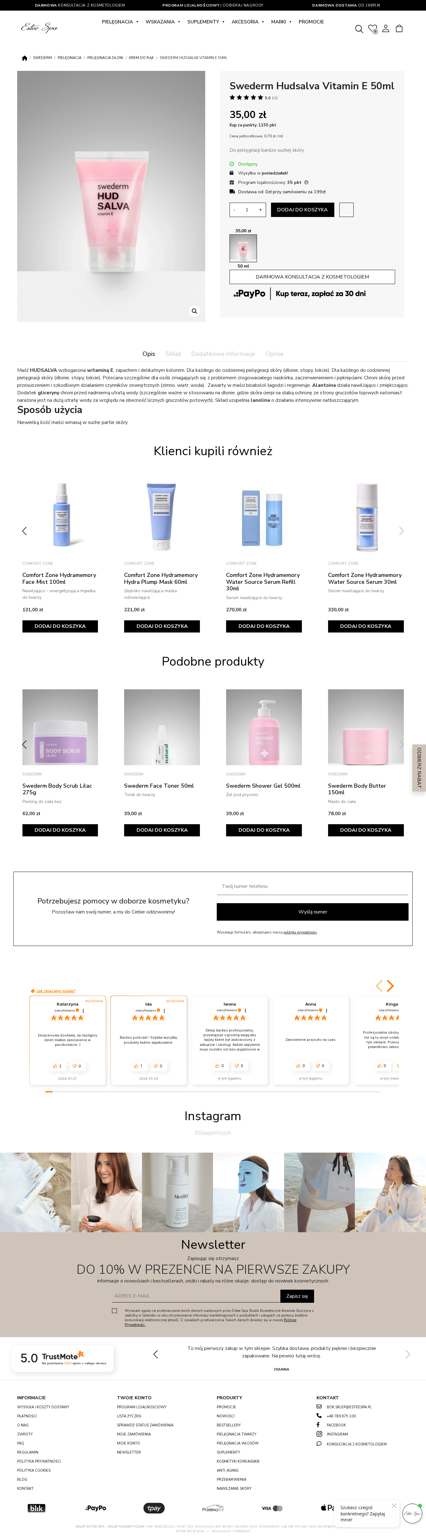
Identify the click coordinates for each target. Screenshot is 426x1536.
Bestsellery (229, 1425)
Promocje (311, 22)
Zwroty (25, 1434)
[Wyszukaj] (359, 28)
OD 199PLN (346, 5)
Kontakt (25, 1488)
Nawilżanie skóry (234, 1488)
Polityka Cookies (34, 1470)
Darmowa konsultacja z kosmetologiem (312, 276)
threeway (241, 1531)
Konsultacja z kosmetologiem (80, 5)
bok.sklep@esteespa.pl (349, 1407)
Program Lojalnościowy (142, 1407)
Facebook (336, 1425)
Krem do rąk (141, 58)
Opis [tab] (149, 354)
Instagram (337, 1434)
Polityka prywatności (39, 1461)
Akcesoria (245, 22)
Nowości (226, 1416)
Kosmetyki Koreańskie (238, 1461)
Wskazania (160, 22)
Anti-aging (228, 1470)
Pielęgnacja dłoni (105, 58)
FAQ (20, 1443)
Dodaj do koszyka (302, 209)
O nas (22, 1425)
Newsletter (129, 1452)
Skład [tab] (173, 354)
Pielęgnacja (117, 22)
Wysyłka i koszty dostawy (43, 1407)
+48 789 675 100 (341, 1416)
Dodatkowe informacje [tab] (223, 354)
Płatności (27, 1416)
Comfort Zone (37, 563)
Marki (278, 22)
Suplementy (203, 22)
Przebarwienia (231, 1479)
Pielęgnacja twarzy (236, 1434)
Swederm (42, 58)
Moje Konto (128, 1443)
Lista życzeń (129, 1416)
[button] (194, 311)
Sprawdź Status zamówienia (145, 1425)
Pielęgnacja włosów (238, 1443)
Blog (22, 1479)
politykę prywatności (300, 932)
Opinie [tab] (274, 354)
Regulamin (27, 1452)
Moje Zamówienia (134, 1434)
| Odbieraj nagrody (213, 5)
